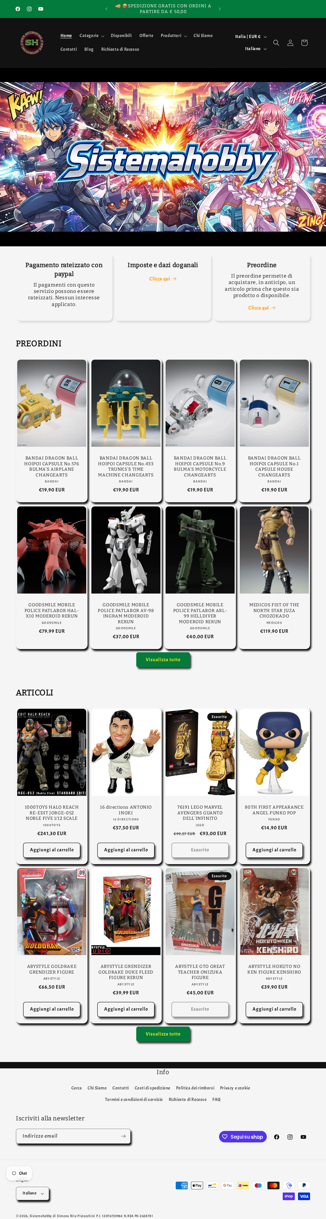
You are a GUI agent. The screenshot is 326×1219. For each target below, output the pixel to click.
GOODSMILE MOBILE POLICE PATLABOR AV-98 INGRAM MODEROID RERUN (126, 613)
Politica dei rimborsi (195, 1088)
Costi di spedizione (152, 1088)
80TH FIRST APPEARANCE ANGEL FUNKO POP (274, 810)
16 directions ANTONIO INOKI (126, 810)
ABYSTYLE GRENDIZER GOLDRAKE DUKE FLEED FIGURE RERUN (125, 972)
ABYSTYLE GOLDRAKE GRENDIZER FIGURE (52, 969)
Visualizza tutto (163, 660)
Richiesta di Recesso (188, 1099)
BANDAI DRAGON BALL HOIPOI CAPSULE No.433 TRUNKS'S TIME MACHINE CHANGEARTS (125, 466)
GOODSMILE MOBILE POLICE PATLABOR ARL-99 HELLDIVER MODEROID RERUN (200, 613)
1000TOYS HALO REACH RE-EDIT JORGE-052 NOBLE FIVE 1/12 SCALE (52, 813)
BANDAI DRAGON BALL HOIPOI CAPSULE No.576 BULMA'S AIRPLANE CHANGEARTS (51, 466)
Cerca (76, 1088)
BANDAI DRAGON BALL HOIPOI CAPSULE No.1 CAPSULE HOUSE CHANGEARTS (274, 466)
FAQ (216, 1099)
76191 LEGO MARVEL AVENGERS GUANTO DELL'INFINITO (200, 813)
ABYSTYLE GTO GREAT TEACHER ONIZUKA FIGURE (200, 972)
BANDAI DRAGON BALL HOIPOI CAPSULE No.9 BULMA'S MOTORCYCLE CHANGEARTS (200, 466)
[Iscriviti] (123, 1136)
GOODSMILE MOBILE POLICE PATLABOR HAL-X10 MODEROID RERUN (52, 610)
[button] (91, 35)
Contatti (120, 1088)
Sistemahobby (41, 1216)
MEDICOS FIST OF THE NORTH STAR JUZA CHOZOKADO (274, 610)
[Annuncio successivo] (220, 9)
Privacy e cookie (235, 1088)
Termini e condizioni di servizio (134, 1099)
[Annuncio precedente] (106, 9)
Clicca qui (159, 279)
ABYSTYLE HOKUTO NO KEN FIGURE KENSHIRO (274, 969)
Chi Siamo (97, 1088)
